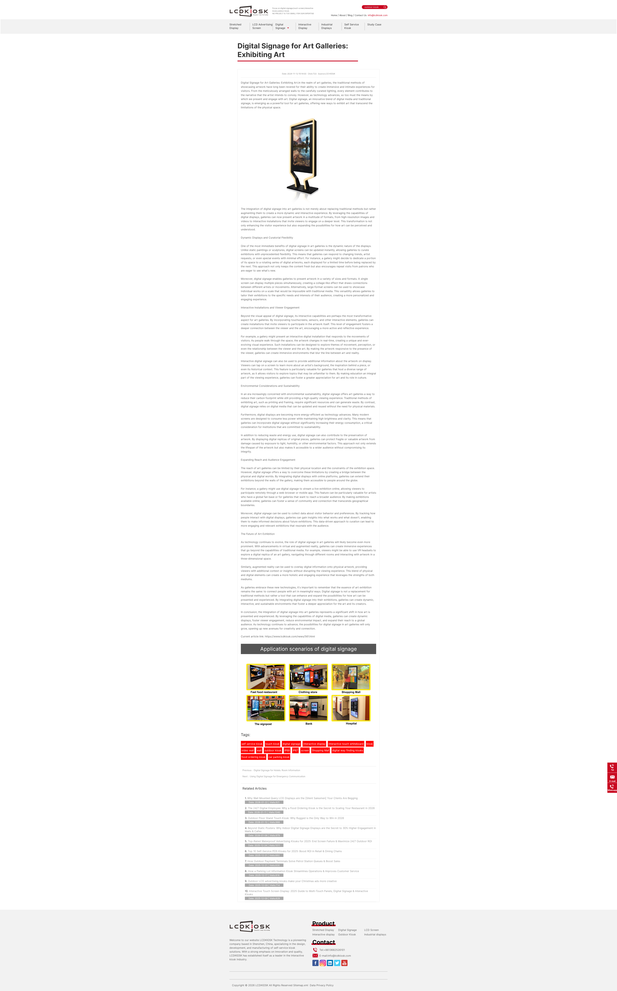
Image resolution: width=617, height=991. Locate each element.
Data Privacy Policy (322, 985)
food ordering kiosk (253, 757)
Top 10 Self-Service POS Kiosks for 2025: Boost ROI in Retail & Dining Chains (295, 851)
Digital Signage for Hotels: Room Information (277, 770)
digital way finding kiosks (347, 750)
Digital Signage (347, 930)
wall (259, 750)
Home (334, 15)
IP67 (295, 750)
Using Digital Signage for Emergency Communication (277, 776)
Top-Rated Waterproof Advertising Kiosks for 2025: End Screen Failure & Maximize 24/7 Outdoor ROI (310, 841)
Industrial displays (375, 934)
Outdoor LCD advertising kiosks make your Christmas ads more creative (292, 881)
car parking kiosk (279, 757)
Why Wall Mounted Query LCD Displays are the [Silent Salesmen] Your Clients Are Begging (302, 798)
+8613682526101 (334, 949)
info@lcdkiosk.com (378, 15)
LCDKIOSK (261, 985)
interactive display (314, 743)
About (342, 15)
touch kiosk (272, 743)
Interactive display (323, 934)
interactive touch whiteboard (346, 743)
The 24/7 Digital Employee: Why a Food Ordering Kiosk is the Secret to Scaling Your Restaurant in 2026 (311, 808)
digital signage (291, 743)
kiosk (370, 743)
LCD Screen (371, 930)
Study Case (374, 24)
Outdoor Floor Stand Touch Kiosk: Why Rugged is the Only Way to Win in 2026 (296, 818)
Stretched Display (323, 930)
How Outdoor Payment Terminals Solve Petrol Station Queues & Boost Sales (293, 861)
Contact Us (361, 15)
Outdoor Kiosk (347, 934)
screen (305, 750)
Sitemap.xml (300, 985)
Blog (350, 15)
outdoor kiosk (273, 750)
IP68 (287, 750)
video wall (247, 750)
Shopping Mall (320, 750)
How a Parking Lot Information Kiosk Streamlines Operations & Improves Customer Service (303, 871)
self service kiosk (252, 743)
